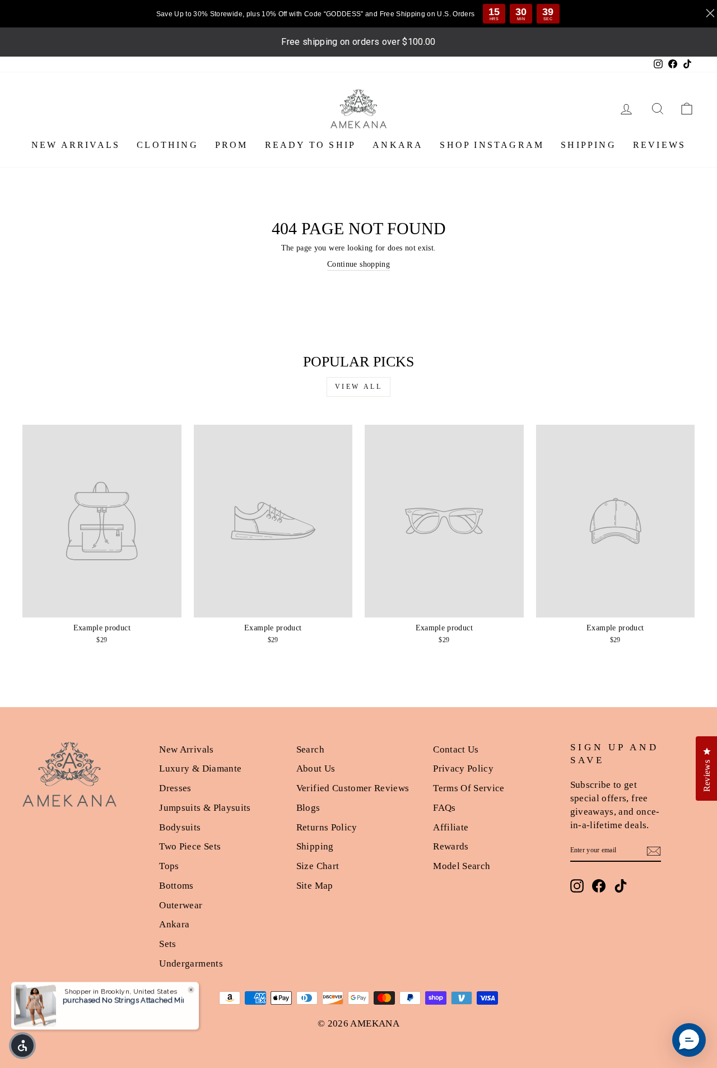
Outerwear (180, 905)
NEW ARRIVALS (75, 145)
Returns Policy (326, 827)
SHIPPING (588, 145)
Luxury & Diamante (200, 768)
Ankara (174, 924)
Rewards (450, 846)
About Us (316, 768)
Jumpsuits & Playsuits (204, 807)
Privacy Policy (463, 768)
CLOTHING (167, 145)
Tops (169, 866)
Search (310, 749)
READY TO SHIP (310, 145)
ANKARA (398, 145)
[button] (689, 1040)
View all (359, 387)
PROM (231, 145)
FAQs (444, 807)
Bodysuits (180, 827)
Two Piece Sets (190, 846)
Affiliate (450, 827)
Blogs (308, 807)
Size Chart (317, 866)
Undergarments (191, 963)
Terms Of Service (469, 788)
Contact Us (456, 749)
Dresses (175, 788)
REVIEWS (659, 145)
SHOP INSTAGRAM (492, 145)
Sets (167, 944)
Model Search (461, 866)
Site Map (314, 885)
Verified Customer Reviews (352, 788)
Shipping (315, 846)
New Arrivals (186, 749)
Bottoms (176, 885)
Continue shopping (358, 264)
